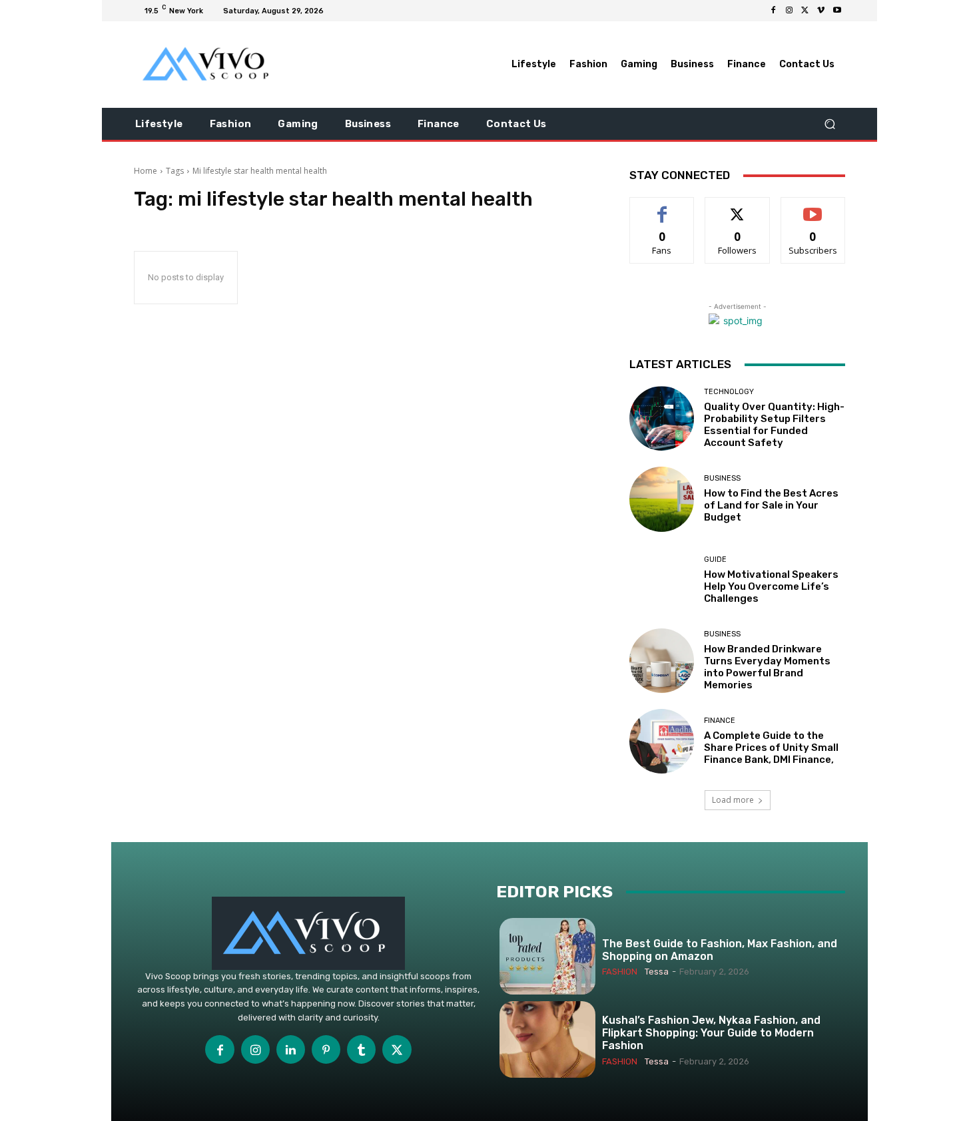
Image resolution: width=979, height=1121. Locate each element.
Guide (715, 559)
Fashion (619, 971)
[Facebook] (773, 11)
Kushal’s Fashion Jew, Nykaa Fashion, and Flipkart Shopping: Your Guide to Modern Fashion (711, 1033)
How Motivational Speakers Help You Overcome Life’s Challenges (771, 586)
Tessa (657, 972)
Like (662, 207)
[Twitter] (805, 11)
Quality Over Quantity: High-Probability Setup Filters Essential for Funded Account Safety (774, 425)
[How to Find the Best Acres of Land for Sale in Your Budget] (661, 499)
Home (145, 170)
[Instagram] (789, 11)
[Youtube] (837, 11)
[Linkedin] (290, 1049)
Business (722, 478)
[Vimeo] (821, 11)
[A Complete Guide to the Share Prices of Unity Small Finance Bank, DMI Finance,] (661, 741)
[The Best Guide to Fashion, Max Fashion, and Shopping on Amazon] (547, 956)
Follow (737, 207)
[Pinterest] (326, 1049)
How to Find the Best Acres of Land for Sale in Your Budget (771, 505)
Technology (729, 391)
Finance (719, 720)
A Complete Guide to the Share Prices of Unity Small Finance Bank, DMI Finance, (771, 748)
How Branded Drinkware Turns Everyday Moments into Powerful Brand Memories (767, 667)
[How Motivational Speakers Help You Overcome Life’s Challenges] (661, 580)
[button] (829, 124)
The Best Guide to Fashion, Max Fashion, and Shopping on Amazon (719, 950)
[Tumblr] (361, 1049)
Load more (733, 799)
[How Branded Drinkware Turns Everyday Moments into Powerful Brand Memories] (661, 660)
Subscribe (813, 207)
